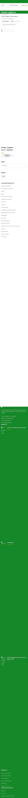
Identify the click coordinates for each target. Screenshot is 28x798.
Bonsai (2, 194)
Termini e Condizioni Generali (7, 796)
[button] (7, 155)
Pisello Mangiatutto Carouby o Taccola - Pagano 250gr (17, 658)
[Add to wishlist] (11, 144)
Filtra (3, 176)
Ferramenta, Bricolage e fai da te (8, 210)
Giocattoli (3, 218)
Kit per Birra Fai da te (5, 221)
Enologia (3, 205)
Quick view (7, 144)
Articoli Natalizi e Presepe (7, 189)
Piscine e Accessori (5, 223)
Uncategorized (4, 231)
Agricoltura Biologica (6, 186)
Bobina (2, 191)
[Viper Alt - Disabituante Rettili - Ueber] (3, 483)
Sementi (3, 229)
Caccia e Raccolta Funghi (6, 197)
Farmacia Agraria (4, 207)
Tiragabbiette (10, 542)
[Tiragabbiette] (3, 598)
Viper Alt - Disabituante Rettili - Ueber (16, 427)
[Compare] (3, 144)
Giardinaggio (4, 215)
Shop (6, 15)
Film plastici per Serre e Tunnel (7, 213)
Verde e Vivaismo (5, 234)
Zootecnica (3, 237)
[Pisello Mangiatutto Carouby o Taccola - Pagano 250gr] (3, 713)
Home (2, 15)
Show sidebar (5, 21)
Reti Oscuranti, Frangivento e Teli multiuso (10, 226)
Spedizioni (3, 793)
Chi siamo (3, 791)
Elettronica (3, 202)
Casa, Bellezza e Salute (6, 199)
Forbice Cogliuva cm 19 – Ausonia (7, 148)
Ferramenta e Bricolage (6, 781)
